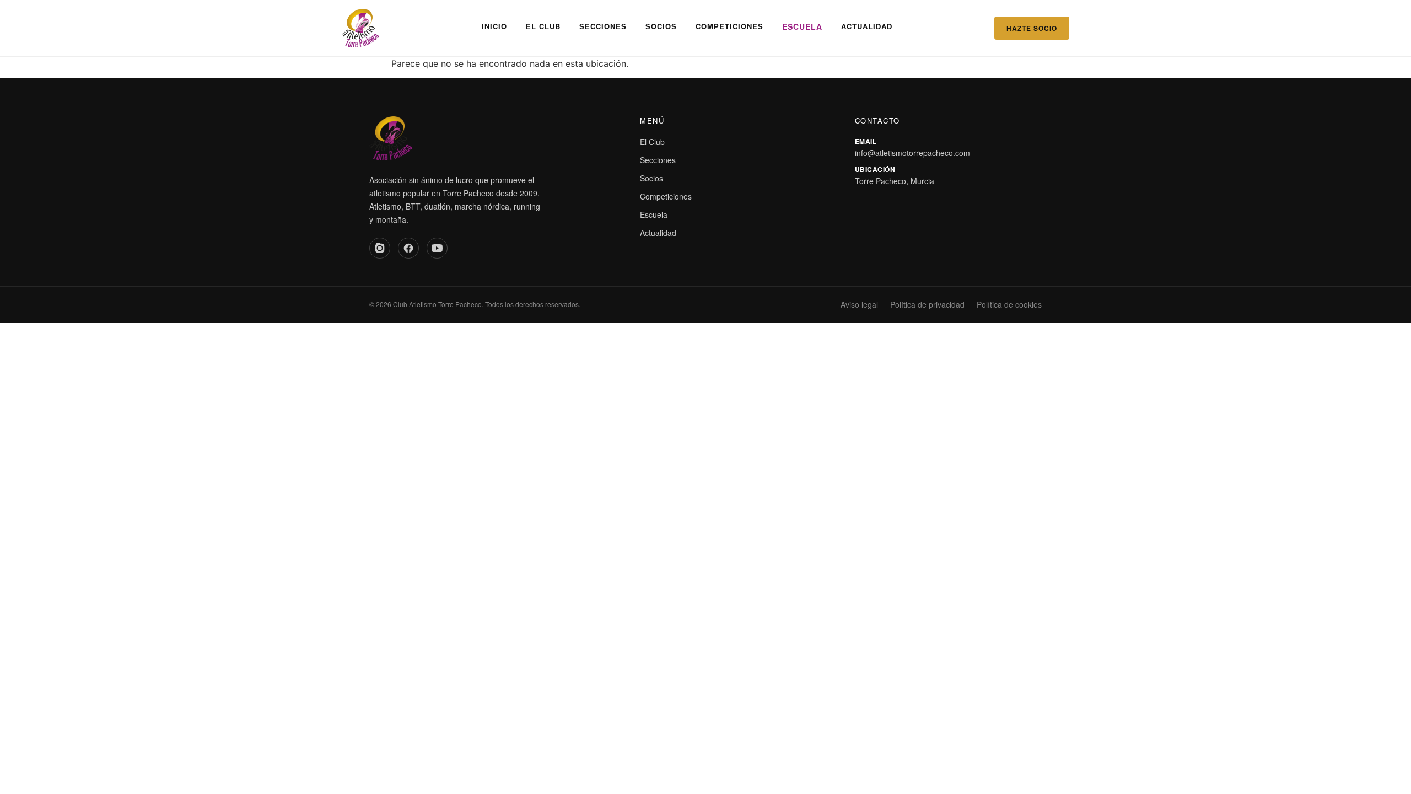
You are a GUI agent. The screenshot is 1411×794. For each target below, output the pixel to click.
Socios (661, 26)
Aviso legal (859, 304)
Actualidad (866, 26)
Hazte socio (1031, 28)
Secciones (603, 26)
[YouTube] (437, 248)
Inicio (494, 26)
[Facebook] (408, 248)
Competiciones (729, 26)
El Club (543, 26)
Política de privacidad (927, 304)
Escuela (802, 26)
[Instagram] (379, 248)
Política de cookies (1009, 304)
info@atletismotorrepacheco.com (912, 152)
